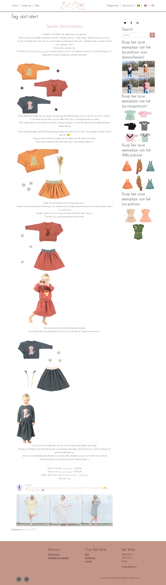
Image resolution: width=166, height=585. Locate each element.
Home (14, 5)
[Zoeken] (152, 35)
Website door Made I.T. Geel (131, 578)
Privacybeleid (116, 578)
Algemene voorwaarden (58, 558)
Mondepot (83, 475)
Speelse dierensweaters (64, 26)
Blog (37, 5)
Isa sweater (43, 51)
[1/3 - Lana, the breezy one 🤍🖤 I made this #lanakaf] (97, 510)
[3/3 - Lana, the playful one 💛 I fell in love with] (32, 510)
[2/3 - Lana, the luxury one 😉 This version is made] (64, 510)
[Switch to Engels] (146, 5)
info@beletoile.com (129, 566)
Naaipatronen (113, 5)
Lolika (68, 478)
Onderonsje (26, 5)
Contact (88, 561)
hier (55, 216)
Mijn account (128, 5)
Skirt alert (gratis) (65, 471)
